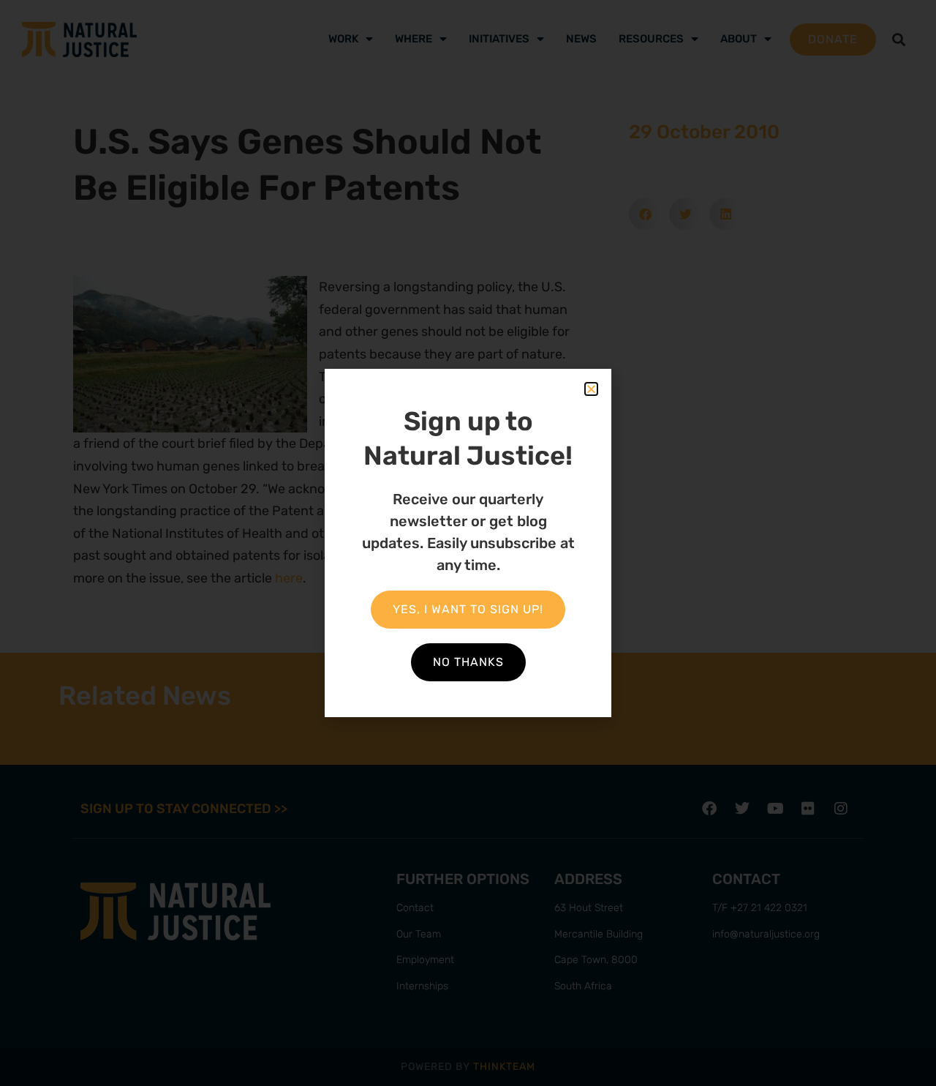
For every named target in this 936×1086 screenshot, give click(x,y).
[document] (468, 543)
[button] (591, 388)
